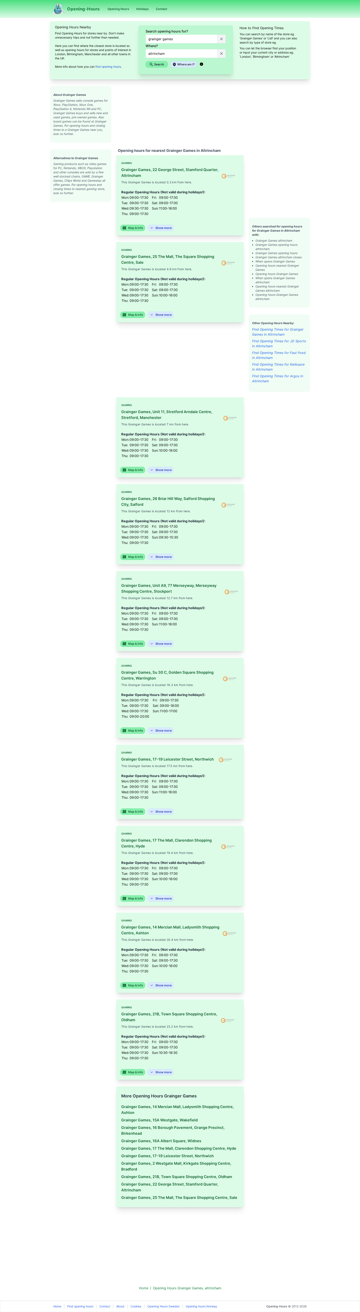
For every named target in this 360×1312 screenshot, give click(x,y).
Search (159, 64)
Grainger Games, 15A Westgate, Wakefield (159, 1120)
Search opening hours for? (167, 31)
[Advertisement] (80, 264)
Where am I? (186, 64)
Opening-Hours (276, 1306)
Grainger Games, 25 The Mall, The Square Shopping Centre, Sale (179, 1197)
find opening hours (108, 66)
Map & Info (135, 228)
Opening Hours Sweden (163, 1306)
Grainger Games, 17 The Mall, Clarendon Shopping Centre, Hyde (178, 1148)
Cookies (135, 1306)
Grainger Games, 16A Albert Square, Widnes (161, 1141)
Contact (104, 1306)
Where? (152, 46)
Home (57, 1306)
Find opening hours (80, 1306)
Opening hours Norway (201, 1306)
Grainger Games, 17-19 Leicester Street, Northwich (167, 1156)
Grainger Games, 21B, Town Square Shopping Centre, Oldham (176, 1177)
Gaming (126, 163)
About (120, 1306)
